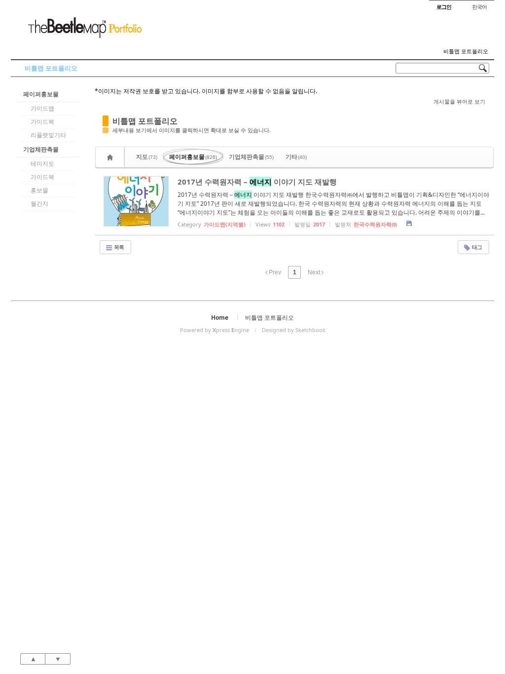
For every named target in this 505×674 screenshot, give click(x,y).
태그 (476, 247)
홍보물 (39, 190)
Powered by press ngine (214, 330)
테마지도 (42, 163)
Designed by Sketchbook (293, 330)
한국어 (479, 6)
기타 (296, 156)
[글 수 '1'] (111, 157)
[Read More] (294, 201)
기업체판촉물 (41, 149)
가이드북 (42, 121)
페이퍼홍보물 (41, 94)
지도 (146, 156)
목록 (118, 247)
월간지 (39, 203)
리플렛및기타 (48, 135)
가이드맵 (42, 108)
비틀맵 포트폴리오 (465, 51)
